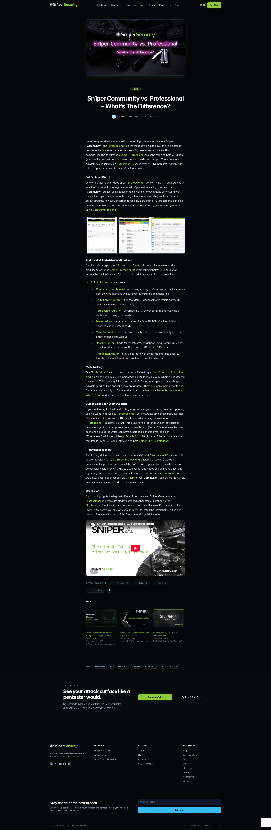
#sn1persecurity (151, 666)
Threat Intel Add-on (107, 353)
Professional (116, 145)
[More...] (109, 590)
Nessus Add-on (105, 342)
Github (130, 436)
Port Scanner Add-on (108, 310)
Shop (177, 5)
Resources (164, 5)
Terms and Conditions (212, 825)
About (141, 750)
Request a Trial (155, 697)
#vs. (163, 666)
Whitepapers (188, 777)
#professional (123, 666)
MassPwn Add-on (106, 332)
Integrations (188, 768)
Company (130, 5)
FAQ (184, 759)
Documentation (166, 473)
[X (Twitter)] (55, 763)
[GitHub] (64, 763)
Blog (185, 750)
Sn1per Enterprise (102, 755)
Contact (142, 759)
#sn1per (137, 666)
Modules (186, 772)
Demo (142, 5)
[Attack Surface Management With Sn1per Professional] (135, 618)
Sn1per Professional (132, 154)
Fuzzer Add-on (104, 321)
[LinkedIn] (51, 763)
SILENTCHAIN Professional (106, 759)
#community (100, 666)
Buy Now (214, 5)
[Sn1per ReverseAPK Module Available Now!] (168, 618)
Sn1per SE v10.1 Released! (154, 440)
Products (101, 5)
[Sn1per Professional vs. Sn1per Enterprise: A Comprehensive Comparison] (101, 618)
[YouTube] (60, 763)
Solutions (115, 5)
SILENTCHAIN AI (145, 763)
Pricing (152, 5)
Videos (186, 781)
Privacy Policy (195, 825)
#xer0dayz (174, 666)
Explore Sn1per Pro (191, 697)
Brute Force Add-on (108, 299)
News (135, 89)
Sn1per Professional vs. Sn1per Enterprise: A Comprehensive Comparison (99, 635)
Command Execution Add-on (113, 289)
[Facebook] (69, 763)
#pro (111, 666)
